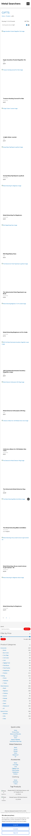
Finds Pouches (6, 668)
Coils (4, 660)
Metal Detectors (5, 686)
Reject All (15, 832)
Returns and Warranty (15, 734)
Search (2, 626)
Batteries (5, 713)
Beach (4, 688)
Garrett (5, 695)
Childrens (5, 693)
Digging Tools (6, 663)
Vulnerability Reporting (15, 741)
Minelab (5, 698)
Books (4, 650)
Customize (15, 829)
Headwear (5, 680)
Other (4, 718)
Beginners (5, 690)
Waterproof (6, 706)
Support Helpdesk (15, 739)
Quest (4, 703)
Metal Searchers (10, 3)
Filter (3, 639)
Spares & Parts (4, 711)
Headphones (6, 670)
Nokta (4, 700)
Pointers (5, 673)
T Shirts (5, 683)
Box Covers (6, 652)
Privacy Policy (15, 732)
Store (15, 737)
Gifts (4, 716)
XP (4, 708)
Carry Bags (6, 655)
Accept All (15, 825)
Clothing (3, 675)
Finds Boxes (6, 665)
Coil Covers (6, 657)
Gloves (4, 678)
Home (15, 730)
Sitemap (15, 735)
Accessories (3, 648)
